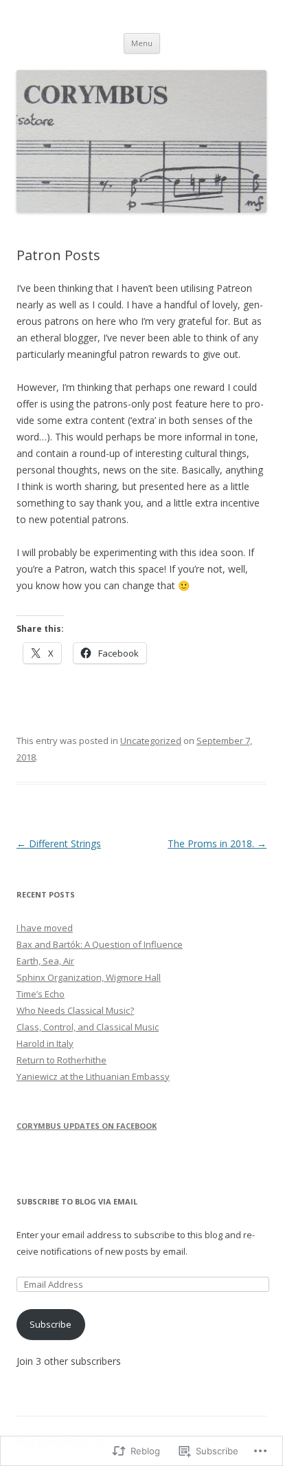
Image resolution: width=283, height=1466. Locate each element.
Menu (141, 43)
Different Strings (58, 843)
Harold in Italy (44, 1043)
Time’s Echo (40, 994)
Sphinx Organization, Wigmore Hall (88, 977)
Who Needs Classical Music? (75, 1010)
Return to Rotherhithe (61, 1060)
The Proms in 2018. (217, 843)
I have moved (44, 928)
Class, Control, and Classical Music (87, 1027)
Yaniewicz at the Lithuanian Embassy (93, 1076)
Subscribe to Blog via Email (76, 1201)
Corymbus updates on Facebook (86, 1125)
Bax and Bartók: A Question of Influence (99, 944)
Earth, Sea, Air (45, 961)
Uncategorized (150, 740)
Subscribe (50, 1324)
